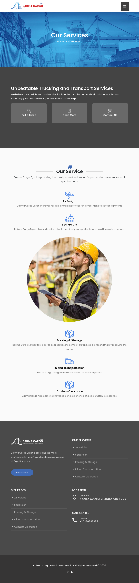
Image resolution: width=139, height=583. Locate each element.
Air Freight (69, 201)
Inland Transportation (69, 368)
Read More (22, 472)
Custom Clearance (69, 391)
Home (60, 41)
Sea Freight (69, 225)
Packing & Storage (69, 340)
